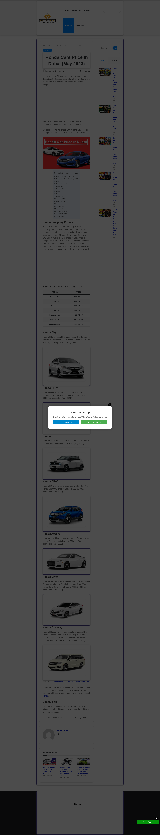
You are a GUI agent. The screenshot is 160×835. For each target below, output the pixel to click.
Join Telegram (66, 422)
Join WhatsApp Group (148, 822)
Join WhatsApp (94, 422)
